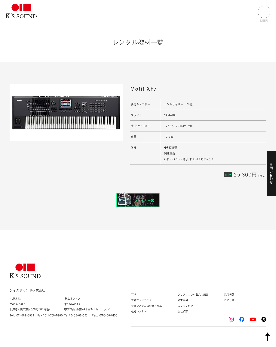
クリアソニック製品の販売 (193, 294)
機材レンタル (139, 311)
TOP (133, 294)
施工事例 (183, 300)
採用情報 (229, 294)
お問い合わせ (271, 173)
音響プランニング (141, 300)
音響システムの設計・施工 (146, 306)
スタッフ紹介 (185, 306)
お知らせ (229, 300)
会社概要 (183, 311)
